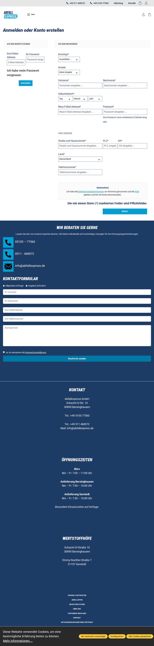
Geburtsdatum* (66, 93)
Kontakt (132, 3)
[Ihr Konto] (146, 3)
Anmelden (26, 83)
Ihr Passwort (32, 54)
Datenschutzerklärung (35, 352)
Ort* (120, 140)
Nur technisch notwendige (93, 636)
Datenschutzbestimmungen (91, 191)
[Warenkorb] (140, 3)
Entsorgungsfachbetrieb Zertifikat (77, 622)
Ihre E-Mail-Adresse (13, 55)
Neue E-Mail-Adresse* (69, 106)
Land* (61, 154)
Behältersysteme (77, 604)
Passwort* (108, 106)
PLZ (105, 140)
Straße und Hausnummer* (72, 140)
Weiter (125, 211)
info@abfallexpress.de (80, 428)
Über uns (77, 609)
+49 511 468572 (77, 3)
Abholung (118, 3)
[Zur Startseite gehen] (10, 14)
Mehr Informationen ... (18, 641)
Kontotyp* (63, 54)
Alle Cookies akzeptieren (140, 636)
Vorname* (63, 80)
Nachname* (109, 80)
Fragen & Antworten (77, 595)
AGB (137, 191)
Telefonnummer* (67, 167)
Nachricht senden (77, 358)
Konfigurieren (117, 636)
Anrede (62, 67)
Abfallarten (77, 600)
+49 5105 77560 (101, 3)
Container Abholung (77, 613)
